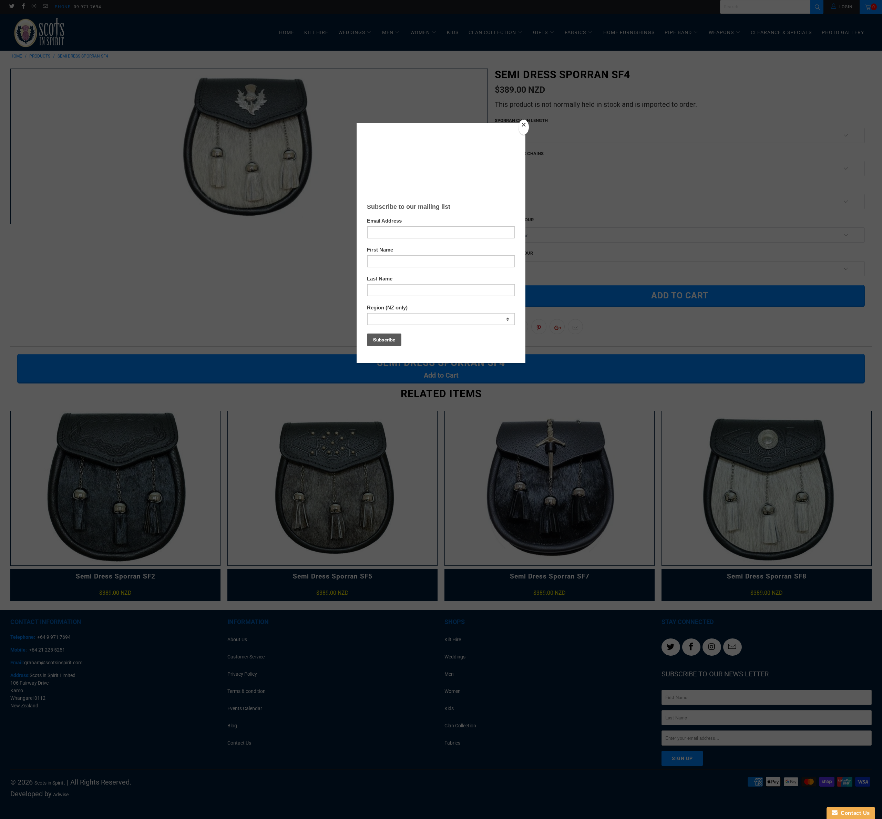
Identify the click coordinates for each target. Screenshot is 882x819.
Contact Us (854, 813)
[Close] (524, 127)
